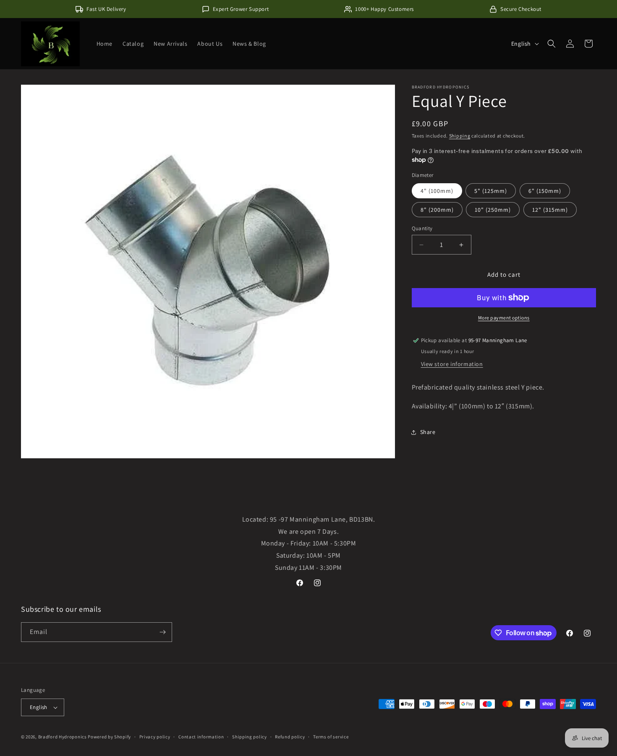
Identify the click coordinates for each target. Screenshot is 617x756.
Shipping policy (249, 736)
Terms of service (330, 736)
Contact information (201, 736)
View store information (452, 364)
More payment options (504, 317)
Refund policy (290, 736)
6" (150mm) (544, 191)
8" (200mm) (437, 209)
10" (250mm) (493, 209)
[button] (551, 43)
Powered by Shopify (109, 737)
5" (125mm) (490, 191)
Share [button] (428, 432)
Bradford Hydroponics (62, 737)
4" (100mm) (437, 191)
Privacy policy (154, 736)
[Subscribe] (162, 632)
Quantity (422, 228)
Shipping (460, 135)
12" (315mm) (550, 209)
